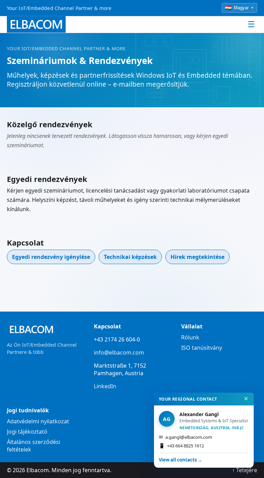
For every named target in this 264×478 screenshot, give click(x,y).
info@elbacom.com (119, 352)
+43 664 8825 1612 (181, 445)
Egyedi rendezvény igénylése (51, 257)
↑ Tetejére (244, 470)
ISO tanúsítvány (201, 347)
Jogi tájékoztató (27, 431)
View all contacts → (180, 460)
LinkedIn (105, 386)
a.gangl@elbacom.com (185, 437)
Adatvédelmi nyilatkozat (38, 421)
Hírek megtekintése (197, 257)
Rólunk (190, 337)
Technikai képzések (130, 257)
